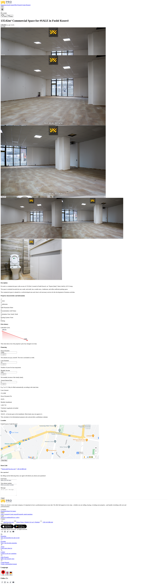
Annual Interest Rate (6, 380)
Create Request (26, 5)
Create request (14, 514)
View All (3, 197)
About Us (9, 511)
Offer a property (5, 514)
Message (3, 488)
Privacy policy (16, 517)
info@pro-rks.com (9, 522)
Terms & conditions (6, 517)
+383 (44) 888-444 (47, 522)
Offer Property (18, 5)
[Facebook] (2, 532)
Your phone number (6, 483)
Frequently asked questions (25, 514)
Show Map (4, 460)
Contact (12, 5)
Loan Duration (5, 360)
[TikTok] (7, 532)
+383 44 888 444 (21, 469)
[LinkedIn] (10, 532)
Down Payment (5, 350)
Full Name (4, 478)
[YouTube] (13, 532)
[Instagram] (5, 532)
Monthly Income (5, 370)
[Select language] (2, 9)
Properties (3, 5)
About (8, 5)
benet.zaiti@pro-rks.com (8, 469)
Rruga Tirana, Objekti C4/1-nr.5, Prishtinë (28, 522)
